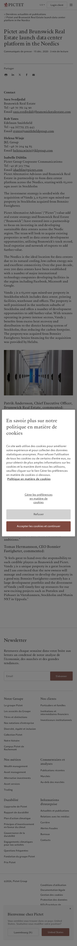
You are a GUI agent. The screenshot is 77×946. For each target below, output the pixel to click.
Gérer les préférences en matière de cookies (39, 498)
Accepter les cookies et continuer (38, 526)
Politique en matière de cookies (29, 479)
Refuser (39, 514)
